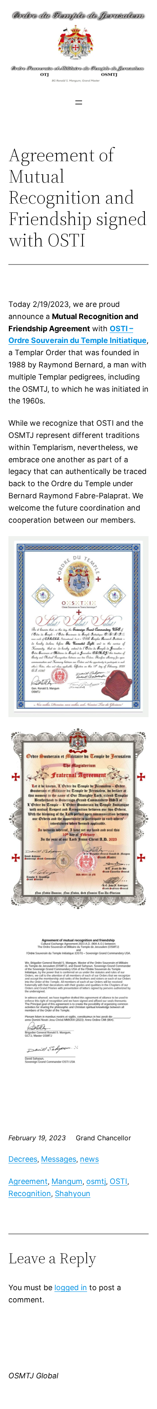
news (89, 1159)
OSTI (118, 1181)
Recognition (29, 1193)
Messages (58, 1159)
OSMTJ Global (33, 1375)
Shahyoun (72, 1193)
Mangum (66, 1181)
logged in (70, 1287)
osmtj (96, 1181)
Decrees (22, 1159)
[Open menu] (79, 102)
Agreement (28, 1181)
